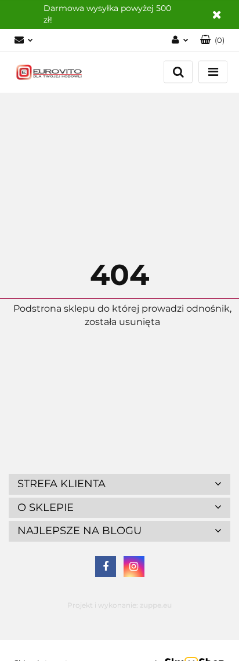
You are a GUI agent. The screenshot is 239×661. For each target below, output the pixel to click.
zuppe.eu (156, 605)
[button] (212, 40)
